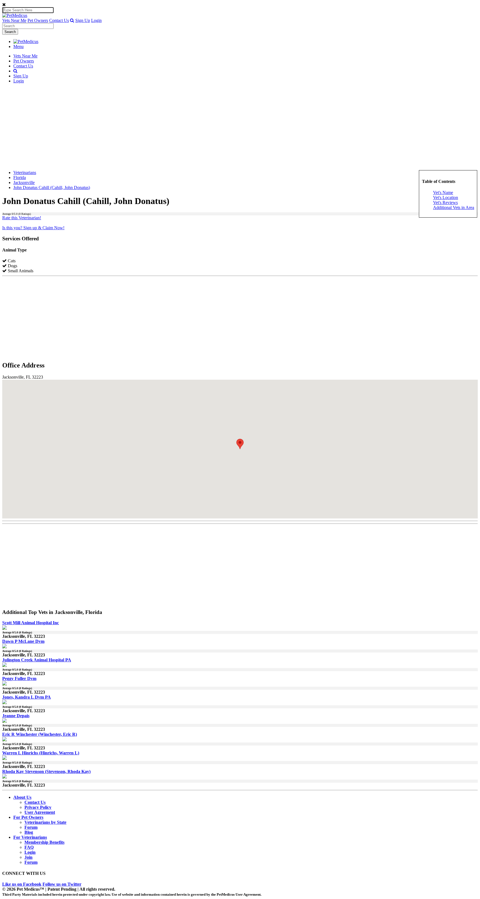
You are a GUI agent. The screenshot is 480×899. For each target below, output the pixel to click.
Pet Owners (38, 20)
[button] (72, 20)
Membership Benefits (44, 842)
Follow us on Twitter (61, 884)
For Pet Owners (28, 817)
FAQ (29, 847)
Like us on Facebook (21, 884)
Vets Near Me (14, 20)
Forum (31, 827)
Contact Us (59, 20)
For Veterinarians (30, 837)
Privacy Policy (37, 807)
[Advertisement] (240, 127)
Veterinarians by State (45, 822)
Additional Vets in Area (453, 207)
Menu (18, 46)
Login (96, 20)
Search (10, 32)
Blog (28, 832)
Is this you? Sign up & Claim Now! (33, 227)
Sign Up (82, 20)
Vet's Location (445, 197)
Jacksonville (24, 182)
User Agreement (39, 812)
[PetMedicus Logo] (25, 41)
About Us (22, 797)
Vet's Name (443, 192)
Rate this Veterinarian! (21, 217)
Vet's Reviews (445, 202)
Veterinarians (24, 172)
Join (28, 857)
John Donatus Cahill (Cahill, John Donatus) (51, 187)
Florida (19, 177)
